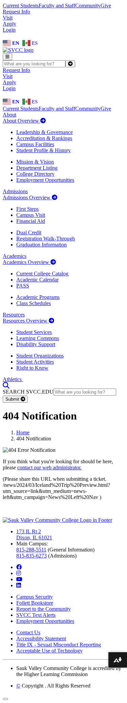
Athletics (13, 379)
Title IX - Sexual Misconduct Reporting (58, 644)
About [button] (9, 115)
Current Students (21, 5)
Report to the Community (43, 609)
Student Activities (35, 362)
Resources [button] (14, 314)
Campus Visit (30, 215)
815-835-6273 (31, 556)
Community (88, 5)
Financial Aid (30, 221)
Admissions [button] (15, 191)
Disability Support (35, 344)
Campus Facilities (35, 144)
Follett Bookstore (34, 603)
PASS (22, 286)
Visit (8, 18)
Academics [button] (14, 256)
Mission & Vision (35, 162)
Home (22, 432)
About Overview (21, 121)
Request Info (16, 11)
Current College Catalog (42, 273)
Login (9, 30)
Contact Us (28, 632)
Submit (13, 399)
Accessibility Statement (41, 638)
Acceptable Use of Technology (49, 651)
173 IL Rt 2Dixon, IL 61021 (34, 534)
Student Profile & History (43, 150)
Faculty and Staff (57, 5)
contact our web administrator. (49, 467)
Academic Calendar (37, 279)
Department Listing (37, 168)
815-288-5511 (31, 550)
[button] (6, 385)
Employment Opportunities (45, 180)
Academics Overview (26, 262)
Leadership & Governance (44, 132)
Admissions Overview (27, 197)
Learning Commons (37, 338)
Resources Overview (26, 321)
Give (106, 5)
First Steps (27, 209)
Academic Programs (38, 297)
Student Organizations (40, 356)
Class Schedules (33, 303)
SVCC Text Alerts (36, 615)
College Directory (35, 174)
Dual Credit (28, 232)
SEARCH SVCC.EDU (28, 392)
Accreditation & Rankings (44, 138)
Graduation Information (41, 244)
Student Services (34, 332)
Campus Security (34, 597)
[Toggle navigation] (7, 56)
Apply (9, 24)
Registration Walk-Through (45, 238)
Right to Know (32, 368)
